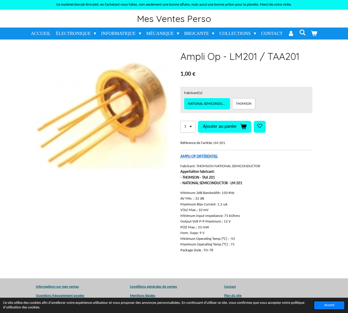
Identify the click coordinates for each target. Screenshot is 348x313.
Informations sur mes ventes (57, 287)
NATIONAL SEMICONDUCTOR (209, 104)
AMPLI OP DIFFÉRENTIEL (199, 157)
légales (142, 296)
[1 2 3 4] (188, 127)
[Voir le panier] (314, 34)
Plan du (229, 296)
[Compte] (291, 34)
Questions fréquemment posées (60, 296)
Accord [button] (329, 305)
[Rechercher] (302, 33)
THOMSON (243, 104)
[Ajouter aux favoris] (260, 127)
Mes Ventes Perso (174, 18)
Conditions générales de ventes (153, 287)
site (238, 296)
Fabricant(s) (193, 93)
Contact (230, 287)
